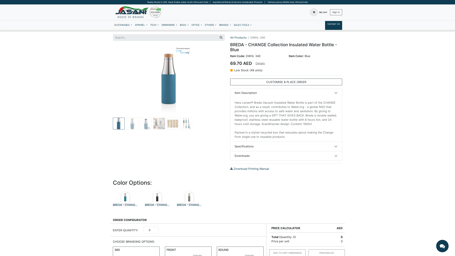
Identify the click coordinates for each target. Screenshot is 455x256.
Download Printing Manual (251, 168)
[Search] (221, 37)
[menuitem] (123, 25)
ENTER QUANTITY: (125, 230)
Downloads (242, 156)
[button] (121, 81)
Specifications (244, 146)
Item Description (246, 93)
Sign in (336, 12)
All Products (238, 37)
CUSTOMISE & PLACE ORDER (286, 82)
